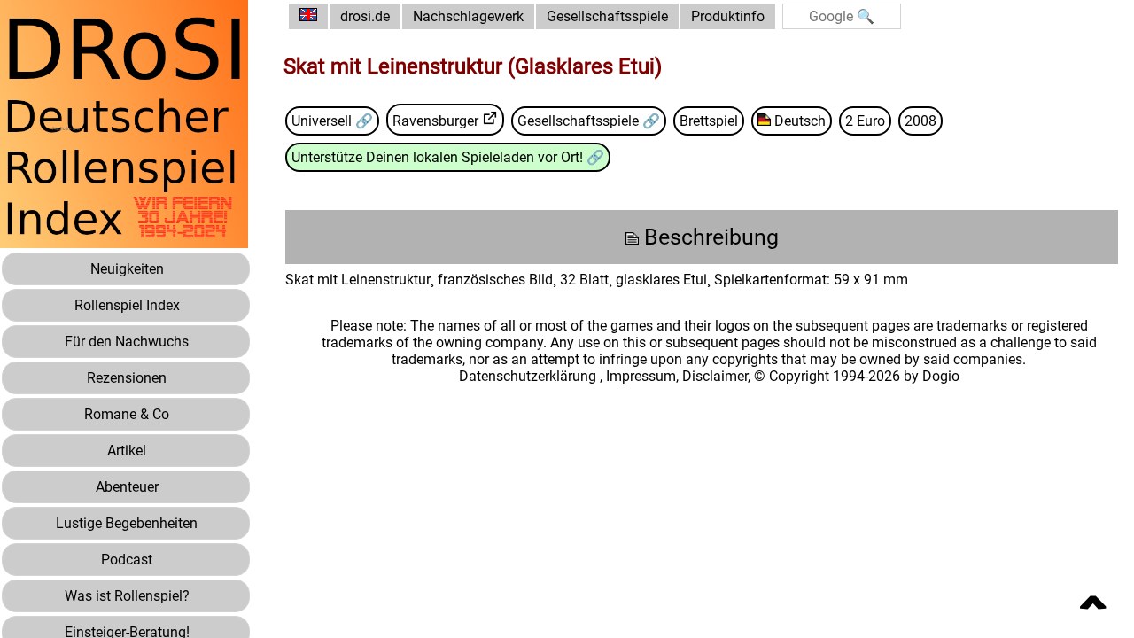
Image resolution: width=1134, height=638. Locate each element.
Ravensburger (435, 121)
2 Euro (865, 121)
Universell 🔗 (332, 121)
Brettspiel (709, 121)
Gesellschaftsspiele (607, 16)
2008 (920, 121)
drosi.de (365, 16)
